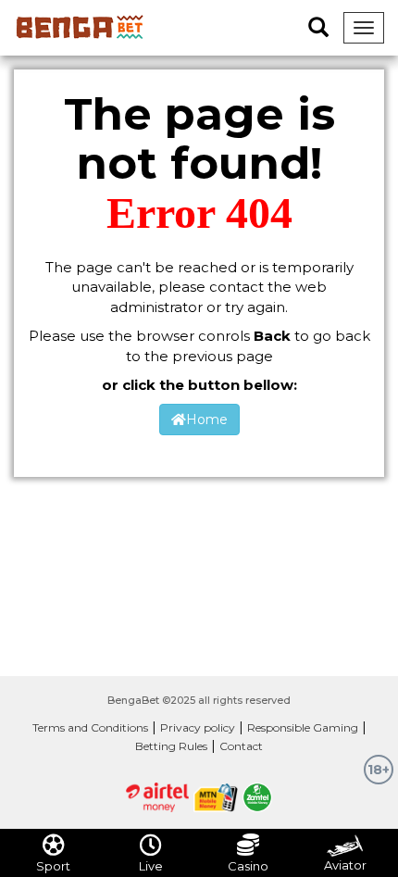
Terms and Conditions (90, 727)
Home (207, 419)
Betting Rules (171, 746)
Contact (241, 746)
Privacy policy (197, 727)
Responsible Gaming (302, 727)
